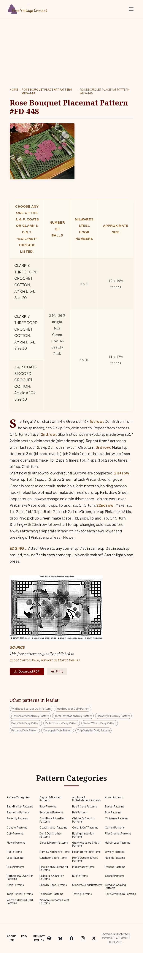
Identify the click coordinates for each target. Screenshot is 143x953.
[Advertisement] (71, 46)
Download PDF (29, 671)
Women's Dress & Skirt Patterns (20, 901)
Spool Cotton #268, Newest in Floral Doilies (45, 660)
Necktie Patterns (115, 857)
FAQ (24, 936)
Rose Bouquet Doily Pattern (72, 708)
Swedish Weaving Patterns (115, 886)
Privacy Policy (39, 938)
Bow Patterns (113, 812)
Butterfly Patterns (17, 818)
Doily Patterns (15, 833)
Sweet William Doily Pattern (99, 723)
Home (14, 89)
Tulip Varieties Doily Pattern (93, 730)
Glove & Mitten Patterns (53, 842)
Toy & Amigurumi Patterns (120, 893)
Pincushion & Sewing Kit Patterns (53, 868)
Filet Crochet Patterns (118, 833)
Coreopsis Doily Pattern (57, 730)
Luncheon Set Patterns (53, 857)
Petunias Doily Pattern (24, 730)
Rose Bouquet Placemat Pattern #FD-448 (47, 91)
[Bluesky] (60, 938)
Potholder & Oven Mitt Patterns (20, 877)
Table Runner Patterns (20, 893)
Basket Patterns (114, 806)
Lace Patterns (15, 857)
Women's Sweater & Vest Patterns (54, 901)
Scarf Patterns (15, 884)
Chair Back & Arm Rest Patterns (52, 820)
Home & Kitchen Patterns (54, 851)
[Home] (28, 8)
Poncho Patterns (115, 866)
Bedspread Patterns (51, 812)
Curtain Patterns (115, 827)
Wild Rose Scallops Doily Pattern (31, 708)
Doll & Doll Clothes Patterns (50, 835)
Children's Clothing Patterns (83, 820)
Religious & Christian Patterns (51, 877)
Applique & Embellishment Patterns (86, 799)
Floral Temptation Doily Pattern (73, 715)
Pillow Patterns (15, 866)
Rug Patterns (80, 875)
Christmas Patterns (116, 818)
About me (12, 938)
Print (59, 671)
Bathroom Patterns (18, 812)
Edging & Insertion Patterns (83, 835)
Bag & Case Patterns (84, 806)
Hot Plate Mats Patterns (86, 851)
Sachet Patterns (114, 875)
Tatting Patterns (82, 893)
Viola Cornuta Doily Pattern (61, 723)
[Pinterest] (49, 938)
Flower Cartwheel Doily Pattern (30, 715)
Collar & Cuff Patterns (85, 827)
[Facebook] (71, 938)
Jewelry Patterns (114, 851)
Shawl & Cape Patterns (53, 884)
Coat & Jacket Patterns (53, 827)
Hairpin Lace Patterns (117, 842)
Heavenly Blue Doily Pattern (113, 715)
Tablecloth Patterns (51, 893)
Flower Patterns (16, 842)
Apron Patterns (114, 797)
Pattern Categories (18, 797)
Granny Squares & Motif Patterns (86, 844)
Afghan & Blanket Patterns (49, 799)
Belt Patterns (80, 812)
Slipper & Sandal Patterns (87, 884)
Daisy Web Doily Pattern (25, 723)
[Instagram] (83, 938)
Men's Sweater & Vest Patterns (85, 859)
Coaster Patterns (17, 827)
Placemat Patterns (83, 866)
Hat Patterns (14, 851)
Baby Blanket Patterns (20, 806)
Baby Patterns (47, 806)
